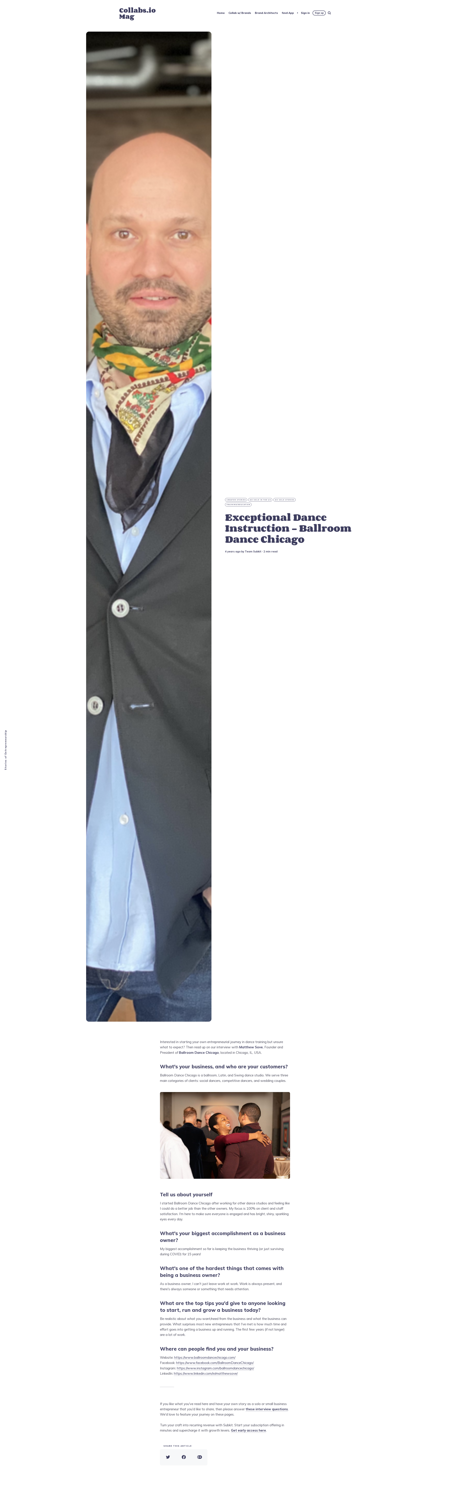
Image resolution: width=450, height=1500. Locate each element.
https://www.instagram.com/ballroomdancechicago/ (215, 1368)
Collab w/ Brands (240, 13)
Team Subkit (253, 551)
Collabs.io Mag (137, 13)
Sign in (305, 13)
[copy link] (199, 1457)
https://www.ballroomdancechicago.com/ (204, 1357)
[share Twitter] (168, 1457)
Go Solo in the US (260, 500)
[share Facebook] (184, 1457)
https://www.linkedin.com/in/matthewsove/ (206, 1373)
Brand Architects (266, 13)
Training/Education (238, 504)
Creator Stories (236, 500)
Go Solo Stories (284, 500)
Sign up (319, 12)
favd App (288, 13)
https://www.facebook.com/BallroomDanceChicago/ (215, 1363)
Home (221, 13)
